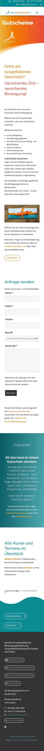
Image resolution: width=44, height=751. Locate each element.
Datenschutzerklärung (18, 411)
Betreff (9, 332)
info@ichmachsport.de (28, 4)
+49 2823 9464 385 (18, 1)
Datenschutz (28, 736)
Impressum (14, 736)
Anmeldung (13, 616)
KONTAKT (27, 567)
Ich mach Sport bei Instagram (20, 668)
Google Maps (13, 683)
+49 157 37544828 (36, 1)
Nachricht (11, 345)
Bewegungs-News (15, 660)
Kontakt (12, 257)
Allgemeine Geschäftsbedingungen (22, 740)
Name (9, 292)
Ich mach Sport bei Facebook (20, 675)
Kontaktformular (24, 516)
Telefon (9, 319)
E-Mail (9, 306)
